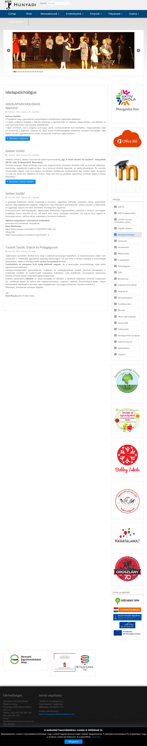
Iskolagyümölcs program (129, 335)
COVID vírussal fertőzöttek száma (123, 220)
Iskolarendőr (123, 247)
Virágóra (121, 354)
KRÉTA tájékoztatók (127, 213)
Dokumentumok (125, 342)
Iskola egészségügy (127, 316)
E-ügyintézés (123, 260)
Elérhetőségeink (125, 298)
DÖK (120, 272)
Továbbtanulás (124, 304)
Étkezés (121, 310)
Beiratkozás (123, 279)
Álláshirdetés (123, 253)
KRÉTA (121, 207)
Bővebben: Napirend (18, 138)
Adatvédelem (124, 348)
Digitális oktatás (125, 228)
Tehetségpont (124, 266)
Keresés (43, 3)
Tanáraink (122, 241)
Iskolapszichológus (126, 235)
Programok (123, 291)
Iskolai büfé (123, 323)
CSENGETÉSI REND (127, 285)
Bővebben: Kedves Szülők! (21, 182)
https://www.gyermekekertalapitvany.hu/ (57, 714)
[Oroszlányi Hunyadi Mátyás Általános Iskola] (19, 5)
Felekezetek (123, 329)
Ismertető (96, 737)
